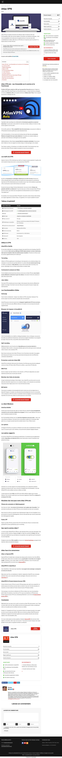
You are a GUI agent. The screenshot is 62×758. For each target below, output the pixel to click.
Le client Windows (6, 72)
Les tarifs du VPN (6, 65)
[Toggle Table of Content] (27, 62)
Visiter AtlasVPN (35, 629)
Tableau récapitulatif (6, 67)
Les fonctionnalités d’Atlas (7, 70)
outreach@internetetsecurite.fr (6, 746)
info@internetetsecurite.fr (8, 742)
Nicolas (2, 11)
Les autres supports (6, 73)
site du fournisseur (29, 540)
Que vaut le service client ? (8, 76)
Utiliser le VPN (5, 69)
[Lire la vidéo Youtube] (21, 108)
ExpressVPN (22, 562)
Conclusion (4, 79)
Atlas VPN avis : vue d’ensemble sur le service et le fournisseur (15, 64)
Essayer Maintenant (22, 152)
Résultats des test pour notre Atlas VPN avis (11, 75)
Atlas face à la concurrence (8, 78)
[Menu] (2, 1)
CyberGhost (4, 577)
